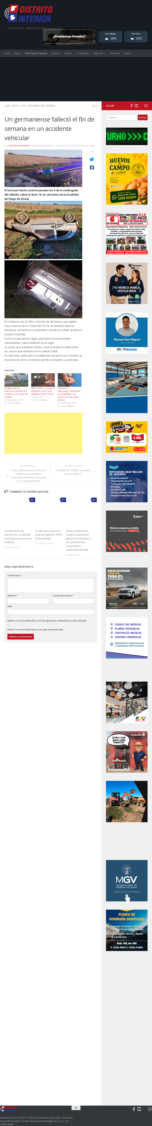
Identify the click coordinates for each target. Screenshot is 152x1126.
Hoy (16, 53)
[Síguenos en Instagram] (146, 105)
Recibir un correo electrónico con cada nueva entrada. (35, 629)
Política (68, 53)
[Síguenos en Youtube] (136, 105)
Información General (36, 53)
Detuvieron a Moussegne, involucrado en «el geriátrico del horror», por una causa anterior (69, 394)
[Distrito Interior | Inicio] (28, 14)
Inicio (7, 53)
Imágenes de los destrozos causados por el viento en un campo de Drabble (16, 392)
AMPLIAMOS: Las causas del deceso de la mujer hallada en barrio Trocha (42, 391)
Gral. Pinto (11, 105)
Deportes (98, 53)
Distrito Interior (19, 145)
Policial (54, 53)
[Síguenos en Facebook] (131, 105)
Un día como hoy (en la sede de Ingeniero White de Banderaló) (48, 534)
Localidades (82, 53)
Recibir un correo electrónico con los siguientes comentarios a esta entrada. (47, 620)
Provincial (115, 53)
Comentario (14, 575)
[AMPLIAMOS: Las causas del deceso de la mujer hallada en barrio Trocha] (43, 380)
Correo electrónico (63, 595)
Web (9, 606)
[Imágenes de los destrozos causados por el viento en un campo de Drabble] (16, 380)
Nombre (12, 595)
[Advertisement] (76, 79)
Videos (127, 53)
